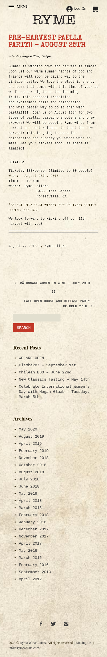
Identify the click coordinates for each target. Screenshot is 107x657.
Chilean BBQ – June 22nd (45, 372)
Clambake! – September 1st (47, 365)
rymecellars (55, 246)
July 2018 (29, 479)
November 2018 (34, 458)
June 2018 (29, 486)
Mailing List (84, 642)
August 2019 (31, 436)
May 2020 (28, 429)
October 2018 (32, 465)
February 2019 (34, 450)
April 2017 (30, 543)
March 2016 (30, 557)
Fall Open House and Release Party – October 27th (59, 303)
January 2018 (32, 522)
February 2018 (34, 515)
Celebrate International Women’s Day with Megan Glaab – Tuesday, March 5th (54, 391)
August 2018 (31, 472)
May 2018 (28, 493)
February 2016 (34, 565)
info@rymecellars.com (24, 647)
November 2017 (34, 536)
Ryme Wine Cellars (33, 642)
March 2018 (30, 508)
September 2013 (35, 572)
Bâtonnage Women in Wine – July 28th (54, 283)
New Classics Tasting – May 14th (54, 379)
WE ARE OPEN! (32, 358)
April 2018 (30, 500)
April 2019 (30, 443)
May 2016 (28, 550)
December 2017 (34, 529)
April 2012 (30, 579)
